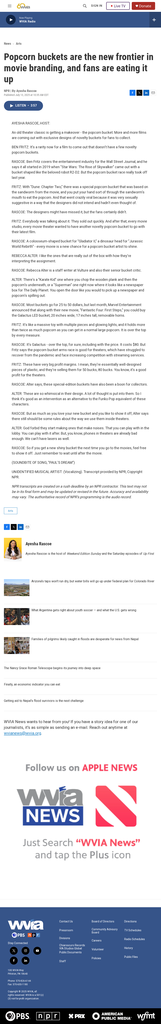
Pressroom (66, 930)
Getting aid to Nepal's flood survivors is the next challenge (44, 701)
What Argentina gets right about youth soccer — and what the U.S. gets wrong (83, 610)
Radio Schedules (134, 939)
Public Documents (70, 952)
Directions (130, 921)
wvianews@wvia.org (22, 733)
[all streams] (155, 20)
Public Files (131, 956)
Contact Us (66, 921)
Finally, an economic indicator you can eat (32, 684)
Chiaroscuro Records (72, 945)
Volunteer (98, 949)
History (128, 948)
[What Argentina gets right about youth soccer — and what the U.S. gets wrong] (16, 616)
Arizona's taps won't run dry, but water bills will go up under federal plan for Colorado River (92, 581)
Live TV (119, 6)
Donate (145, 6)
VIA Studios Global (70, 948)
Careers (97, 940)
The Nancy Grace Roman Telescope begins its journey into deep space (52, 668)
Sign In (96, 5)
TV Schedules (132, 930)
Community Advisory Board (105, 931)
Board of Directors (103, 921)
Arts (19, 43)
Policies (96, 958)
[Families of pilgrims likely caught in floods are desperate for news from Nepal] (16, 645)
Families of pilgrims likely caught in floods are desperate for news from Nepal (85, 639)
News (7, 43)
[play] (11, 20)
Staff (62, 961)
